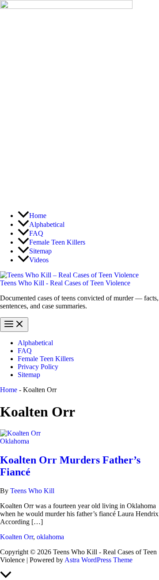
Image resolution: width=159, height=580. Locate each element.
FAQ (25, 350)
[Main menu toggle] (14, 324)
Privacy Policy (38, 366)
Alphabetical (35, 342)
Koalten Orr (16, 537)
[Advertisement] (79, 124)
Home (8, 389)
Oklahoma (14, 441)
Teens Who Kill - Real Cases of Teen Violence (65, 283)
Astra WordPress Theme (98, 560)
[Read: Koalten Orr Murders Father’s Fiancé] (20, 433)
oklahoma (50, 537)
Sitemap (29, 374)
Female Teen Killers (46, 358)
